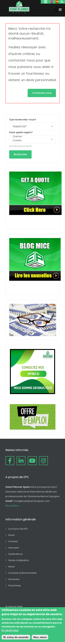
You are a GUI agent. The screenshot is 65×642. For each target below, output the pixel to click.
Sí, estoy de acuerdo (16, 637)
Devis (11, 535)
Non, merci (40, 637)
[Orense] (30, 137)
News (11, 566)
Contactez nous (41, 93)
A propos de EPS (18, 528)
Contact (13, 541)
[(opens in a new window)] (10, 461)
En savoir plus (10, 630)
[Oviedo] (30, 141)
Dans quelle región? (21, 132)
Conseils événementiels (22, 573)
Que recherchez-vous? (22, 119)
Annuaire (13, 547)
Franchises (14, 585)
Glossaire (14, 579)
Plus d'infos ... (13, 505)
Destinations (15, 554)
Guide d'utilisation (18, 560)
